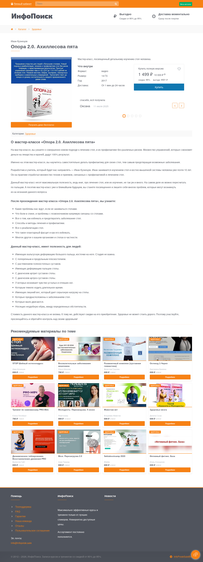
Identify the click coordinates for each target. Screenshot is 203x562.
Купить (159, 87)
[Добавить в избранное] (179, 69)
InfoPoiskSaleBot (183, 556)
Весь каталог (185, 4)
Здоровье (30, 133)
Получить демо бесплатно (41, 124)
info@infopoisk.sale (21, 543)
